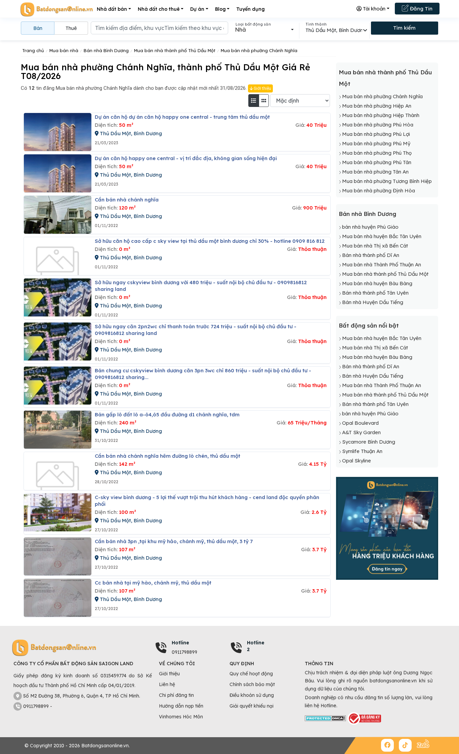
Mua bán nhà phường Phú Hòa (377, 124)
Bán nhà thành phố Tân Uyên (375, 293)
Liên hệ (167, 684)
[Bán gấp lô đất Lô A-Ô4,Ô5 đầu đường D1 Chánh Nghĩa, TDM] (57, 430)
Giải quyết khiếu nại (252, 706)
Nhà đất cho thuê (159, 9)
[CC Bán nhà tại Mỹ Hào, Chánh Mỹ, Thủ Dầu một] (57, 598)
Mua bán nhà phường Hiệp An (376, 106)
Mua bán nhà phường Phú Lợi (376, 134)
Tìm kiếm (404, 28)
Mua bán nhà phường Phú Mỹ (376, 143)
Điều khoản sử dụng (252, 695)
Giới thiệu (262, 88)
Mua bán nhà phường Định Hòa (378, 190)
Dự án (197, 9)
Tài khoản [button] (373, 8)
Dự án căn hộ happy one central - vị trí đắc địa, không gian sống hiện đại (186, 158)
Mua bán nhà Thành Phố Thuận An (381, 264)
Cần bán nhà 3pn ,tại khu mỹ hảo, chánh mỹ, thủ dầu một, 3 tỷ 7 (174, 541)
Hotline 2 (255, 646)
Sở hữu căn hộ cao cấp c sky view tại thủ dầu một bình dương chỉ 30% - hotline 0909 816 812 (210, 241)
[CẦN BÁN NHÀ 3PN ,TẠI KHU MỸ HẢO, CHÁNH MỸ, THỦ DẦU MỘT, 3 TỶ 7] (57, 556)
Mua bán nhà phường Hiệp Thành (380, 115)
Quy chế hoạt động (251, 674)
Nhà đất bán (112, 9)
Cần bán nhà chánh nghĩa (127, 199)
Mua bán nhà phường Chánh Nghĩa (382, 96)
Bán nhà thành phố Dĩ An (370, 255)
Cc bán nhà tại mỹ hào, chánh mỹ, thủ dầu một (153, 582)
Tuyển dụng (250, 9)
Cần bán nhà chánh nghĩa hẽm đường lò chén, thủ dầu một (167, 456)
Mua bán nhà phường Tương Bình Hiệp (387, 181)
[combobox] (264, 29)
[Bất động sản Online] (56, 9)
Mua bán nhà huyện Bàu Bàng (377, 283)
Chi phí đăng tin (176, 695)
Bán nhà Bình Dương (367, 213)
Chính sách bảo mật (252, 684)
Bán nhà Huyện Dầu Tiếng (372, 302)
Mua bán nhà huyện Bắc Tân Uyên (381, 236)
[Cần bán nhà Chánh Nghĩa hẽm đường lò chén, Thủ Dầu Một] (57, 471)
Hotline (180, 643)
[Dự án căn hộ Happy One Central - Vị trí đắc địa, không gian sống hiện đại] (57, 173)
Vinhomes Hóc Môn (181, 717)
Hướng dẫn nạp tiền (181, 706)
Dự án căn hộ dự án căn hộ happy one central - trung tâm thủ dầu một (182, 117)
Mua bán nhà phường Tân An (375, 171)
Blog (220, 9)
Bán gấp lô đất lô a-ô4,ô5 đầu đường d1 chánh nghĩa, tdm (167, 414)
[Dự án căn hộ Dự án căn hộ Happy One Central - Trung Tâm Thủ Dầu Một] (57, 132)
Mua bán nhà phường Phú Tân (376, 162)
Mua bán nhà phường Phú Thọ (377, 153)
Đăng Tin (420, 8)
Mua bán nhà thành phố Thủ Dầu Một (385, 274)
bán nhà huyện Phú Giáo (370, 227)
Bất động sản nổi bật (369, 325)
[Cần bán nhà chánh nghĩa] (57, 215)
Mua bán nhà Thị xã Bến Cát (375, 245)
